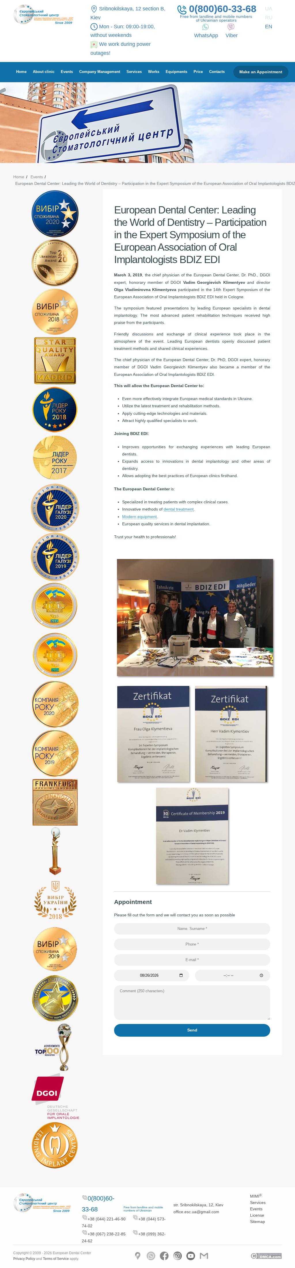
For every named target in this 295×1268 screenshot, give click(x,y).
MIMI (256, 1196)
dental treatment (179, 509)
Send (192, 1030)
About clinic (43, 72)
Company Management (99, 72)
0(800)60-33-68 (221, 9)
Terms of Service (56, 1259)
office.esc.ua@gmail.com (196, 1211)
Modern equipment (139, 516)
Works (153, 72)
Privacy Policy (24, 1259)
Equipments (176, 72)
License (257, 1215)
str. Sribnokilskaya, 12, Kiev (198, 1205)
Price (198, 72)
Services (134, 72)
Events (67, 72)
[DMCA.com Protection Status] (266, 1255)
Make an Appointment (260, 72)
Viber (232, 35)
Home (21, 72)
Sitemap (257, 1221)
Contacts (217, 72)
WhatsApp (206, 35)
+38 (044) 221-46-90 (107, 1219)
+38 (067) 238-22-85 (107, 1234)
